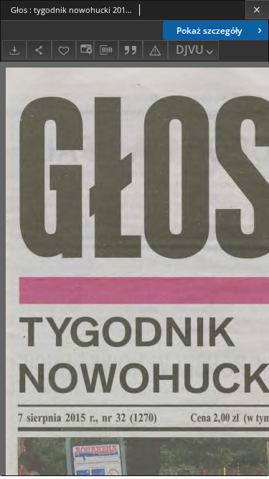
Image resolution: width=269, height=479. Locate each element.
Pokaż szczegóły (209, 30)
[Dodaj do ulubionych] (64, 50)
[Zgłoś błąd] (155, 50)
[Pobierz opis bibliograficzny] (106, 50)
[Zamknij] (257, 9)
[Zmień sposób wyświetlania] (84, 50)
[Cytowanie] (130, 50)
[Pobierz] (14, 50)
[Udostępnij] (39, 50)
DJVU (190, 49)
